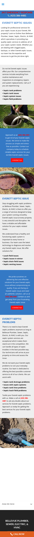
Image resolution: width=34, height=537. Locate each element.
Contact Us (17, 160)
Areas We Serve (8, 504)
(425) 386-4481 (18, 15)
